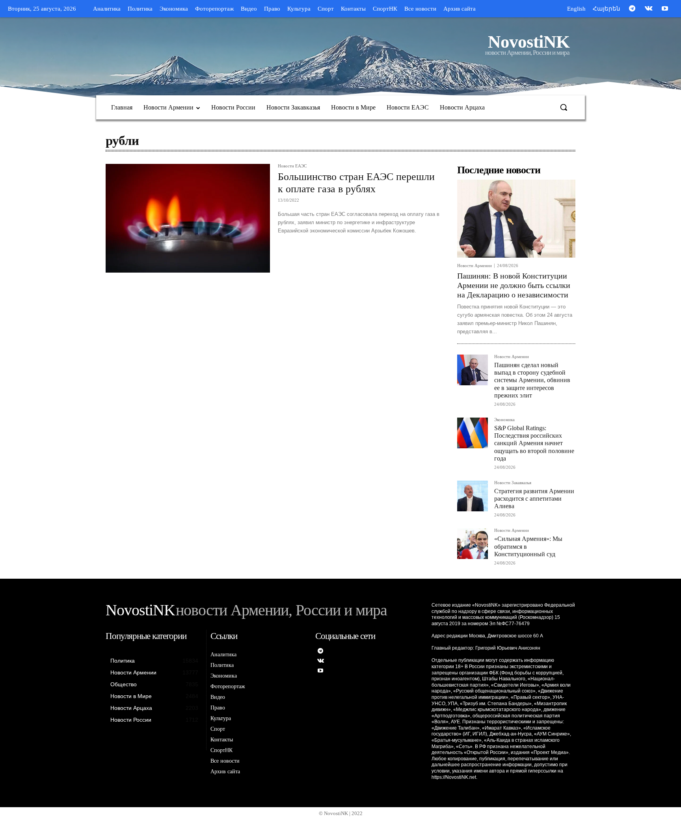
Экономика (504, 420)
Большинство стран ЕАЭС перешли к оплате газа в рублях (356, 183)
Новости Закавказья (512, 483)
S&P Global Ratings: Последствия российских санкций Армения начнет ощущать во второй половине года (534, 443)
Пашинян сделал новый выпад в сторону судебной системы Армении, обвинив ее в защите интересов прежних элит (532, 380)
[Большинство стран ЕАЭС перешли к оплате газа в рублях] (188, 218)
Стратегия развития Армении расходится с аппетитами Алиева (534, 498)
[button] (563, 107)
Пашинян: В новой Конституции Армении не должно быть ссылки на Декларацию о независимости (513, 285)
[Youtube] (665, 9)
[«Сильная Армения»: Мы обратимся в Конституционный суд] (472, 543)
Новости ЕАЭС (292, 166)
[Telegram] (632, 9)
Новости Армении (474, 266)
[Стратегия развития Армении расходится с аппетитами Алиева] (472, 496)
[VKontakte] (648, 9)
